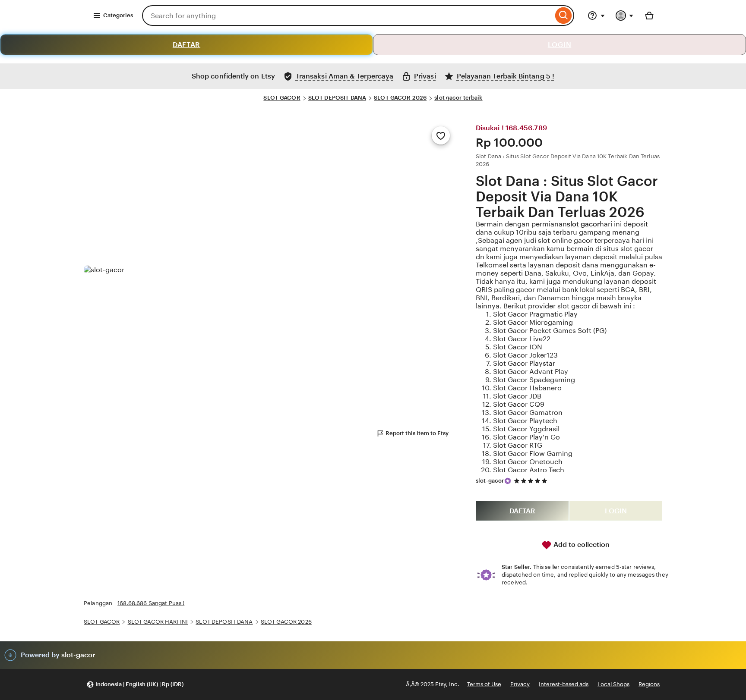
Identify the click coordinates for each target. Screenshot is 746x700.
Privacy (520, 684)
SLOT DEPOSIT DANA (337, 97)
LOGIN (560, 45)
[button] (135, 685)
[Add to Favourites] (441, 135)
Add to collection (581, 544)
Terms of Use (484, 684)
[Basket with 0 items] (649, 15)
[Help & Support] (596, 15)
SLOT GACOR (281, 97)
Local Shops (613, 684)
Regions (649, 684)
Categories (118, 15)
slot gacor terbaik (458, 97)
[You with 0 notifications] (624, 15)
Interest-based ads (563, 684)
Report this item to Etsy (417, 433)
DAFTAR (186, 45)
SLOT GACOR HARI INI (158, 621)
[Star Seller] (508, 481)
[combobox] (347, 15)
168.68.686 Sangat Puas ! (150, 603)
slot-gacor (490, 480)
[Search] (563, 15)
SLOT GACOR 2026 (400, 97)
